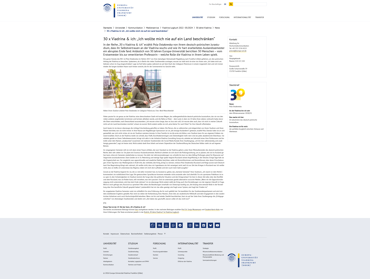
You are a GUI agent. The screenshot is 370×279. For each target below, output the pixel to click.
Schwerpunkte (182, 252)
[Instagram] (190, 225)
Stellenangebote (150, 234)
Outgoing (181, 258)
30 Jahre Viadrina (203, 27)
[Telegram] (180, 225)
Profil (105, 248)
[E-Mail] (166, 225)
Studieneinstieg (133, 252)
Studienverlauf (133, 255)
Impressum (115, 234)
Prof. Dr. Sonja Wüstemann (191, 209)
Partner (105, 258)
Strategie (206, 248)
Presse (160, 234)
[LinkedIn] (196, 225)
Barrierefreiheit (137, 234)
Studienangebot (133, 248)
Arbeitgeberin (107, 261)
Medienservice (152, 27)
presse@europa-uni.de (237, 51)
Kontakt (106, 234)
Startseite (107, 27)
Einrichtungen (108, 255)
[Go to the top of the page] (165, 234)
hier (136, 209)
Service (155, 258)
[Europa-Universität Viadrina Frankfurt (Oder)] (118, 10)
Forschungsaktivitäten (160, 252)
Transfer (259, 17)
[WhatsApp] (173, 225)
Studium (211, 17)
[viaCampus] (152, 225)
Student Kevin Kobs (212, 209)
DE (225, 4)
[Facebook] (203, 225)
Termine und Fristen (134, 265)
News (217, 27)
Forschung (224, 17)
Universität (197, 17)
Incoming (181, 255)
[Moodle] (159, 225)
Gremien (106, 252)
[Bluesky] (210, 225)
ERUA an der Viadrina (185, 261)
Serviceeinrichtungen (210, 260)
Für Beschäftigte (215, 4)
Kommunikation (135, 27)
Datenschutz (125, 234)
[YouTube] (217, 225)
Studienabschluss (134, 258)
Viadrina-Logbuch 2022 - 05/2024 (177, 27)
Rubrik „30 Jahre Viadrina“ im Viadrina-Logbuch (161, 212)
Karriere (155, 255)
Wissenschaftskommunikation (212, 252)
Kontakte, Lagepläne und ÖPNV (138, 261)
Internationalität (242, 17)
